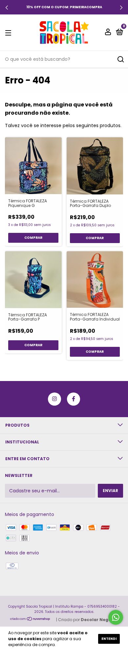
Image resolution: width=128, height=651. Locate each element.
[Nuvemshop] (30, 619)
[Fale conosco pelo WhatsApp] (115, 617)
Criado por (88, 619)
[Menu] (9, 33)
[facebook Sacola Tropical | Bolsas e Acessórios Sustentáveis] (73, 399)
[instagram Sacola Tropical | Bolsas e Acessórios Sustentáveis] (54, 399)
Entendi (109, 638)
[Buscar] (120, 59)
